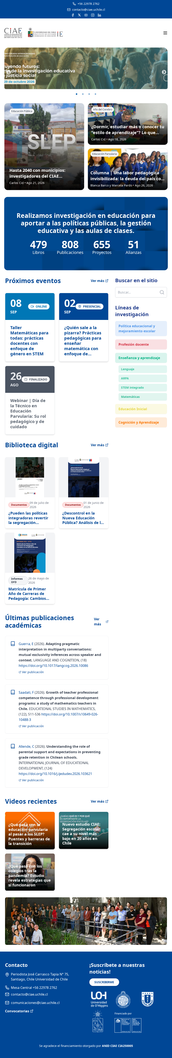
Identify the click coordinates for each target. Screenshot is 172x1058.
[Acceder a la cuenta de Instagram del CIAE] (92, 15)
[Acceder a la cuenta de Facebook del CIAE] (72, 15)
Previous (8, 72)
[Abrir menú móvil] (165, 32)
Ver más (97, 280)
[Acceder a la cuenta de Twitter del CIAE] (79, 15)
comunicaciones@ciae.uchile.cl (35, 1002)
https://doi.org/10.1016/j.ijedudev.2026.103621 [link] (55, 773)
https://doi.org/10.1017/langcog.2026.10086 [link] (53, 665)
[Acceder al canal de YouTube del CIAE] (86, 15)
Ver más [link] (97, 621)
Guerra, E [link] (26, 644)
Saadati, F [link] (26, 692)
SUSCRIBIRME (104, 982)
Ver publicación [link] (33, 672)
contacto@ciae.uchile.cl (29, 994)
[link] (30, 327)
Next (164, 72)
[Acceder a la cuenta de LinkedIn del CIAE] (99, 15)
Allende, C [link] (26, 746)
